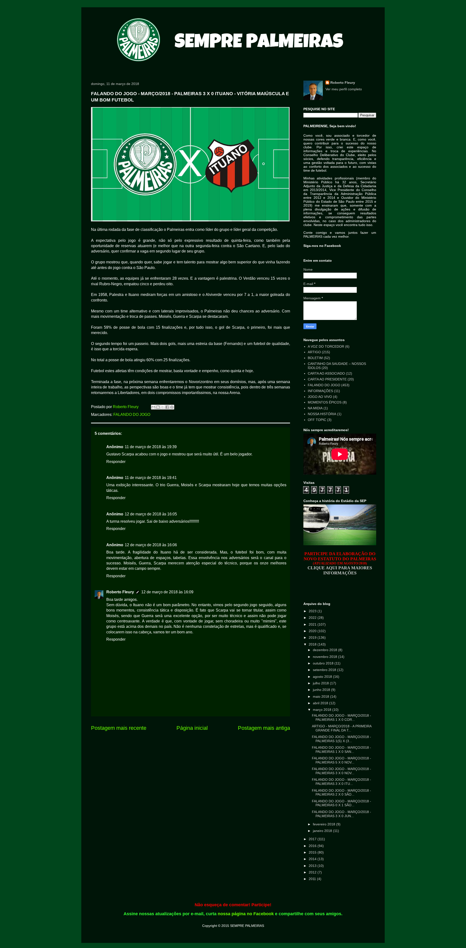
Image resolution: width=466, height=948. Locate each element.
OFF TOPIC (317, 420)
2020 (313, 631)
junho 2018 (322, 690)
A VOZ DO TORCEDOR (326, 346)
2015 (313, 852)
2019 (313, 637)
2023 (313, 611)
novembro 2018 (325, 657)
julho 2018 (321, 683)
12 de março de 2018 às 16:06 (151, 545)
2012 (313, 872)
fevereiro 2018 (324, 824)
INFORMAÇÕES (320, 391)
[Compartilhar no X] (162, 407)
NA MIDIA (315, 408)
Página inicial (192, 728)
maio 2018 (321, 696)
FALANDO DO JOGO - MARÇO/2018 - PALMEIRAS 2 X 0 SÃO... (341, 793)
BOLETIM (315, 358)
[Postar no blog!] (158, 407)
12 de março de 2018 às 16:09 (167, 592)
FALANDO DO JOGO (131, 414)
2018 (313, 644)
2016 (313, 846)
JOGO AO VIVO (320, 397)
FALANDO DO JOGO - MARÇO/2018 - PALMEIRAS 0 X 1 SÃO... (341, 803)
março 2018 (322, 710)
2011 (313, 879)
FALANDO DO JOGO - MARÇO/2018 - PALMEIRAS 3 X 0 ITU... (341, 782)
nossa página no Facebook (246, 913)
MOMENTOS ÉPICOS (324, 402)
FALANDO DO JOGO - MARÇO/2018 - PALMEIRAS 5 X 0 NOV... (341, 760)
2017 (313, 839)
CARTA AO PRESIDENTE (327, 379)
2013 (313, 866)
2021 (313, 624)
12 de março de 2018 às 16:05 (151, 514)
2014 (313, 859)
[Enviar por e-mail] (153, 407)
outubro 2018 (323, 663)
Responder (115, 462)
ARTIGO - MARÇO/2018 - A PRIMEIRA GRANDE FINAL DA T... (341, 728)
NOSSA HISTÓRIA (322, 414)
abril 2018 (321, 703)
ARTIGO (314, 352)
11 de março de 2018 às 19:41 (151, 478)
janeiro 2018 (323, 831)
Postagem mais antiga (264, 728)
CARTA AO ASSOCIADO (326, 373)
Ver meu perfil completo (343, 89)
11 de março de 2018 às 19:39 (151, 447)
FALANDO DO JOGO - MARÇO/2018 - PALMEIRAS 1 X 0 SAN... (341, 750)
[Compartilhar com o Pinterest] (171, 407)
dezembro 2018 (325, 650)
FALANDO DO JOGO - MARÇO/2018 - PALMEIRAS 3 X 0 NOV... (341, 771)
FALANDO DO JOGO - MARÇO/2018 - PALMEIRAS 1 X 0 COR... (341, 717)
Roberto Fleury (120, 592)
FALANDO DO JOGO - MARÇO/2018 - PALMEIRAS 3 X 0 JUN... (341, 814)
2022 (313, 618)
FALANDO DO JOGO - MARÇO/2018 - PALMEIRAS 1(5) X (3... (341, 739)
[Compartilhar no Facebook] (167, 407)
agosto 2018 (323, 677)
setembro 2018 (325, 670)
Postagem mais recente (118, 728)
